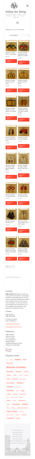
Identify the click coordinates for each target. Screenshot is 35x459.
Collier (15, 375)
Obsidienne (22, 400)
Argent (18, 359)
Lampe (15, 394)
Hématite (10, 390)
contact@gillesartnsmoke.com (14, 327)
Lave (8, 397)
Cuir (8, 379)
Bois (24, 359)
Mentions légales (10, 341)
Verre (18, 418)
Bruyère (18, 372)
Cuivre (15, 379)
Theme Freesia (25, 449)
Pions (8, 408)
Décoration (11, 383)
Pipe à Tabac (12, 411)
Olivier (8, 404)
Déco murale (23, 379)
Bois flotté (10, 363)
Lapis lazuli (23, 394)
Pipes (13, 408)
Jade (17, 390)
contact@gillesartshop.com (13, 324)
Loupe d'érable (14, 397)
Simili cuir (17, 414)
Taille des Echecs (10, 336)
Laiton (9, 394)
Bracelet (10, 372)
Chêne (9, 375)
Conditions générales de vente (14, 343)
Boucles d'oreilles (16, 367)
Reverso (22, 411)
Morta (21, 397)
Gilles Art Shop (16, 11)
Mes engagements (11, 339)
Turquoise (10, 418)
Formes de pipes (10, 338)
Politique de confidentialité (13, 345)
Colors (20, 375)
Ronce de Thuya (10, 414)
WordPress (19, 451)
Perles (25, 404)
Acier (11, 359)
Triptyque (24, 414)
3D (7, 359)
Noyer (14, 400)
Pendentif (16, 404)
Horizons (18, 387)
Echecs (20, 383)
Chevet (26, 372)
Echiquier (10, 387)
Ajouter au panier (9, 61)
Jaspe (22, 390)
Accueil (7, 277)
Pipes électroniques (22, 408)
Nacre (9, 400)
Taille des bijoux (10, 334)
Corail (26, 375)
